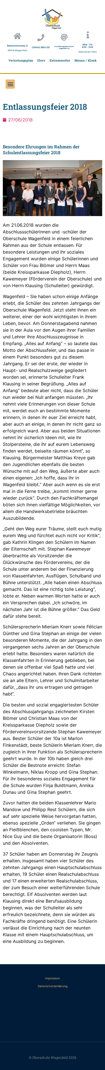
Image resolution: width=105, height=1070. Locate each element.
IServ (41, 60)
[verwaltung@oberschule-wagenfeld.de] (64, 37)
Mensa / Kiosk (85, 60)
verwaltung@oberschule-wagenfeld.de (64, 47)
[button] (10, 84)
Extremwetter (60, 60)
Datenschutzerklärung (52, 986)
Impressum (52, 978)
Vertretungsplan (20, 60)
